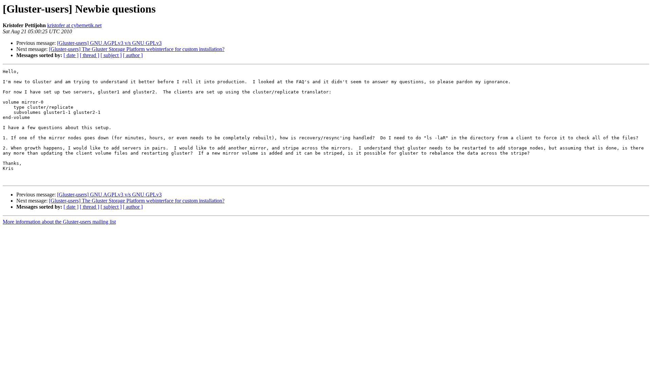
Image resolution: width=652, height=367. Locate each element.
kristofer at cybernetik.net (74, 25)
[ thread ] (89, 55)
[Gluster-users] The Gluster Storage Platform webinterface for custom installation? (136, 49)
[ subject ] (111, 55)
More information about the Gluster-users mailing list (59, 222)
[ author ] (133, 55)
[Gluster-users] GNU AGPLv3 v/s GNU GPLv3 (109, 43)
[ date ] (71, 55)
